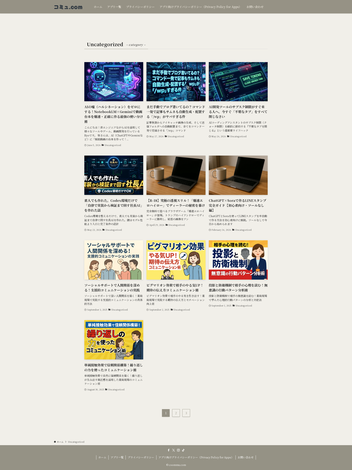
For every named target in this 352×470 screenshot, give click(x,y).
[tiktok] (183, 450)
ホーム (102, 457)
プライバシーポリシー (141, 457)
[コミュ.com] (68, 6)
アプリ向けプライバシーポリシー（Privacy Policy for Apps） (196, 457)
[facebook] (168, 450)
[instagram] (178, 450)
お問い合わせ (246, 457)
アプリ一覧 (117, 457)
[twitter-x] (173, 450)
